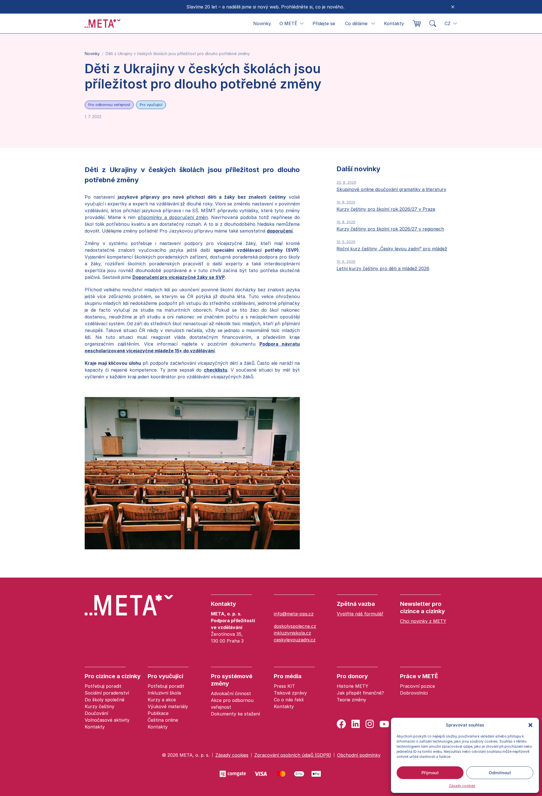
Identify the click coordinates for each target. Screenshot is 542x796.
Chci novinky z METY (423, 621)
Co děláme (356, 23)
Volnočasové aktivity (107, 720)
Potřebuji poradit (103, 686)
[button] (530, 725)
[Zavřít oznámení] (452, 6)
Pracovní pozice (417, 686)
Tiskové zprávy (290, 693)
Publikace (158, 713)
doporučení (279, 231)
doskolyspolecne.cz (295, 626)
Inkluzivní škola (164, 693)
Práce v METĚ (419, 676)
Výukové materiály (168, 706)
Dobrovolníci (414, 693)
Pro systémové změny (231, 680)
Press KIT (284, 686)
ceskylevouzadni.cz (295, 640)
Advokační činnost (231, 693)
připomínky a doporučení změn (173, 217)
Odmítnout (500, 772)
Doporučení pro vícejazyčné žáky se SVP (178, 277)
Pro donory (352, 676)
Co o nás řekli (288, 699)
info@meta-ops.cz (294, 614)
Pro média (287, 676)
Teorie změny (351, 699)
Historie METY (352, 686)
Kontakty (394, 23)
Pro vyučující (151, 104)
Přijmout (430, 772)
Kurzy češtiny (99, 706)
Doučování (96, 713)
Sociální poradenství (107, 693)
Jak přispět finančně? (360, 693)
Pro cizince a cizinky (113, 676)
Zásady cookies (462, 786)
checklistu (215, 370)
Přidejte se (323, 23)
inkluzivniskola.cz (292, 633)
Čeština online (163, 720)
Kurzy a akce (162, 699)
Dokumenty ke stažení (235, 714)
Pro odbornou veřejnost (109, 104)
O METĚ (288, 23)
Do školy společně (104, 699)
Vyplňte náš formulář (360, 614)
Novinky (262, 23)
